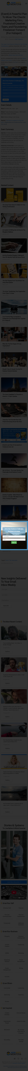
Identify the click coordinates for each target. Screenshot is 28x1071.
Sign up (14, 542)
